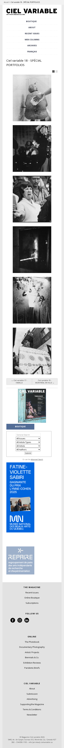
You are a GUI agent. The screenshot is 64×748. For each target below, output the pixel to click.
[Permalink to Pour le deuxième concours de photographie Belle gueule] (32, 98)
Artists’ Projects (32, 652)
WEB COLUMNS (32, 39)
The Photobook (32, 641)
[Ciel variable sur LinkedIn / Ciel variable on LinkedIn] (26, 621)
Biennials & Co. (32, 657)
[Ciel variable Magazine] (32, 15)
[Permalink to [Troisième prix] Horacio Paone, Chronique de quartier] (32, 351)
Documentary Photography (32, 647)
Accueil (6, 2)
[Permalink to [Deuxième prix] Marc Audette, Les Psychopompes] (32, 300)
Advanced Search (37, 459)
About (32, 27)
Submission (32, 693)
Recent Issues (32, 592)
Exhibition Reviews (32, 662)
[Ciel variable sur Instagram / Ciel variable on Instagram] (19, 621)
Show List (56, 71)
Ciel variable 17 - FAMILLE (19, 381)
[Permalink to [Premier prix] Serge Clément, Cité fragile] (32, 249)
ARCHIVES (32, 45)
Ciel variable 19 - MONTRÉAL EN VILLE (44, 381)
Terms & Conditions (32, 709)
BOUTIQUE (31, 21)
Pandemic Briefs (32, 667)
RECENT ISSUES (32, 33)
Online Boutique (32, 597)
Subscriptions (32, 603)
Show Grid (53, 71)
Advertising (32, 699)
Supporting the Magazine (32, 704)
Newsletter (32, 714)
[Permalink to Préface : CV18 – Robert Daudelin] (32, 148)
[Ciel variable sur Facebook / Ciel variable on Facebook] (12, 621)
